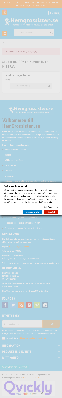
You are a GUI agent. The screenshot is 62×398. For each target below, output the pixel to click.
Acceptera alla (32, 212)
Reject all (51, 212)
